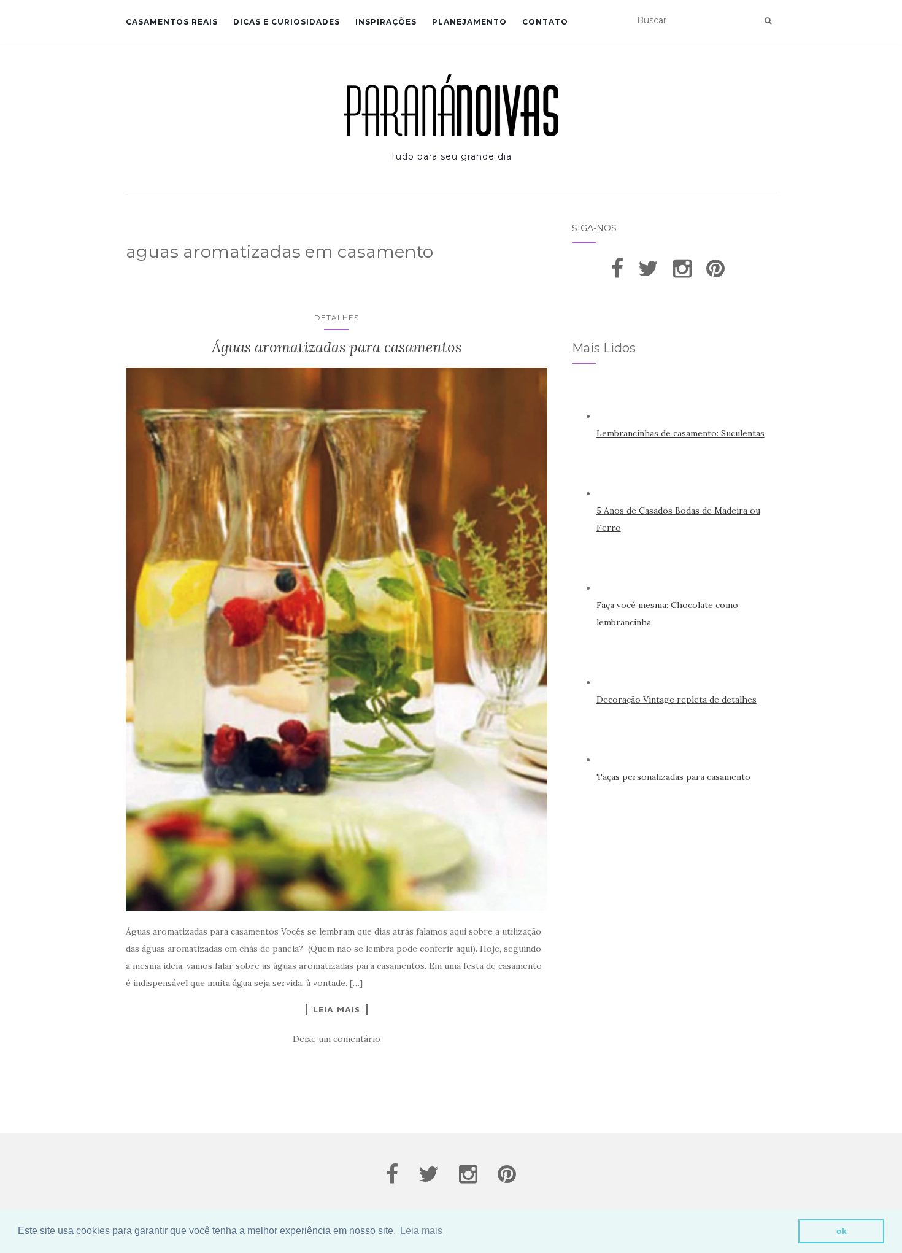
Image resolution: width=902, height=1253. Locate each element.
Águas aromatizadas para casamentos (336, 347)
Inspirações (386, 21)
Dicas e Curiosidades (286, 21)
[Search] (768, 21)
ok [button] (841, 1231)
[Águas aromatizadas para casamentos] (336, 639)
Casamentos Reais (172, 21)
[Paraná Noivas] (451, 105)
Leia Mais (336, 1009)
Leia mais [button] (421, 1230)
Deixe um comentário (336, 1038)
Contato (545, 21)
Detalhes (336, 317)
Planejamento (469, 21)
